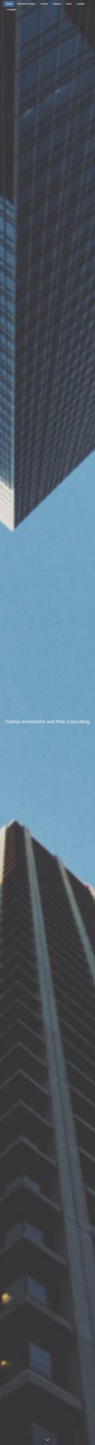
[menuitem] (11, 9)
